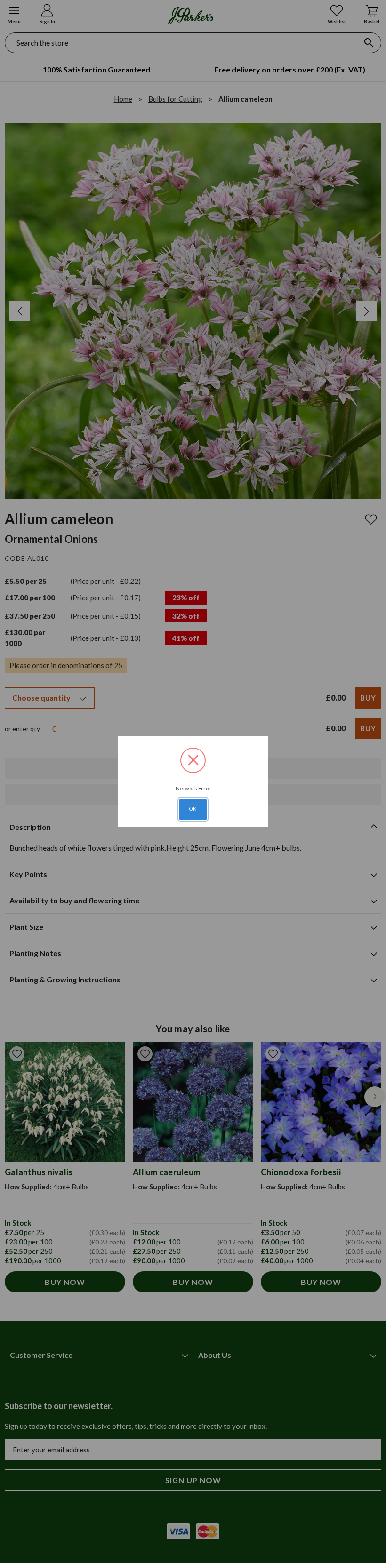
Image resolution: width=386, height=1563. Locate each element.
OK (193, 809)
